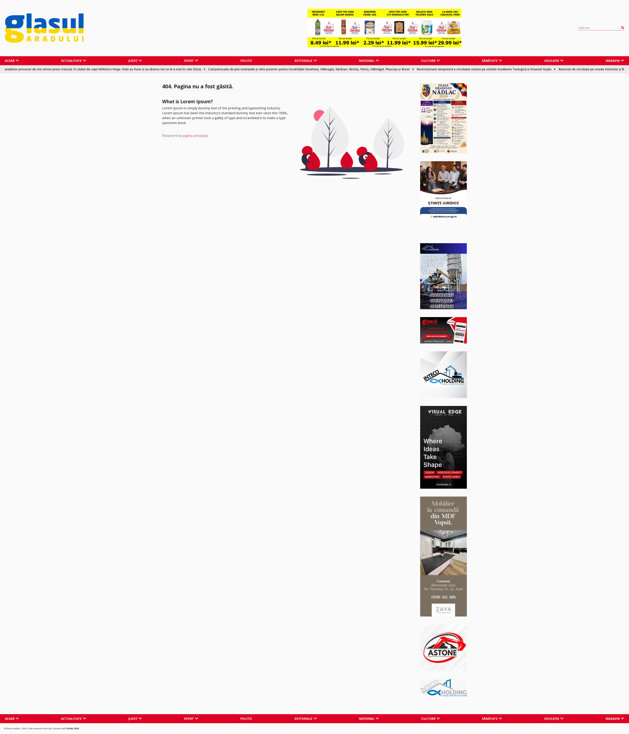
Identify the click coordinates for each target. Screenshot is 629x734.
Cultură (428, 61)
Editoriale (303, 61)
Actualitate (71, 61)
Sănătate (490, 61)
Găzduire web (59, 728)
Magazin (613, 61)
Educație (551, 61)
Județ (132, 61)
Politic (246, 61)
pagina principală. (195, 135)
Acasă (9, 61)
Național (366, 61)
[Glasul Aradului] (98, 28)
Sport (189, 61)
